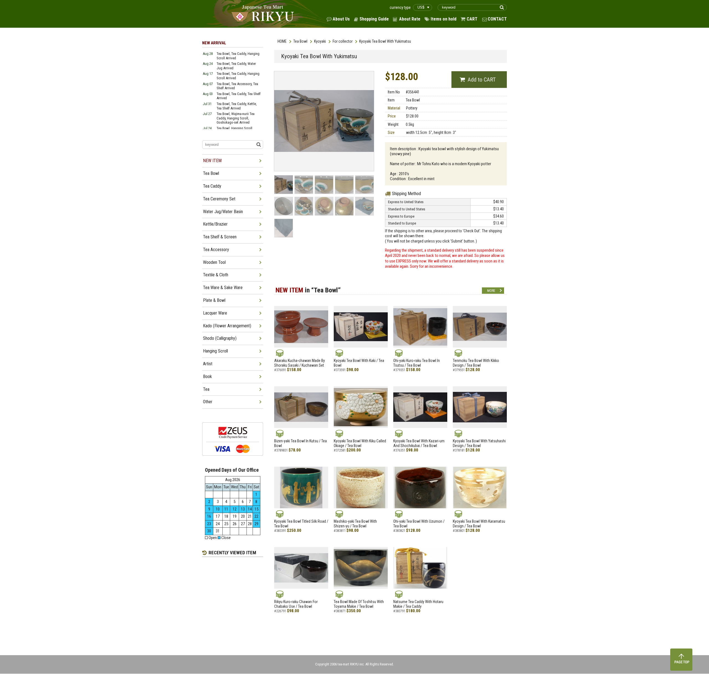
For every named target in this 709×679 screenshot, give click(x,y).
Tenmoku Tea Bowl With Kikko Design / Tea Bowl (476, 362)
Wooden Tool (214, 262)
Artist (207, 363)
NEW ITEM (212, 160)
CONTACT (497, 19)
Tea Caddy (212, 186)
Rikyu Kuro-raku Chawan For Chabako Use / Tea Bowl (296, 604)
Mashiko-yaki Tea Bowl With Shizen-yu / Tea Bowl (355, 523)
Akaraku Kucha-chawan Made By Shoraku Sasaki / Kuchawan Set (299, 362)
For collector (343, 41)
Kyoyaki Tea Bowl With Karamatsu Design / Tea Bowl (479, 523)
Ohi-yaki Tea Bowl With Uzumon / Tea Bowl (419, 523)
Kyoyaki (320, 41)
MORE (491, 291)
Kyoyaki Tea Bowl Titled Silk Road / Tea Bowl (301, 523)
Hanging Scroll (215, 351)
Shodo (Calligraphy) (220, 338)
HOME (282, 41)
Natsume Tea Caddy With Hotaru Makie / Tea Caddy (418, 604)
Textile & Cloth (215, 274)
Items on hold (443, 19)
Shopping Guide (374, 19)
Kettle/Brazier (215, 224)
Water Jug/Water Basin (223, 211)
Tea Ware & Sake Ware (223, 287)
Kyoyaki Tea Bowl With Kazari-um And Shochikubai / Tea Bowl (419, 443)
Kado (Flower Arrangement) (227, 325)
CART (472, 19)
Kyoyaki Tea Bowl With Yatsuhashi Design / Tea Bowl (479, 443)
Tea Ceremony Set (219, 198)
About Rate (409, 19)
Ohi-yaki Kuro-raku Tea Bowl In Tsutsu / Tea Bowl (416, 362)
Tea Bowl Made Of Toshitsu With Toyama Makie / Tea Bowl (359, 604)
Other (207, 401)
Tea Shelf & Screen (220, 236)
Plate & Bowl (214, 300)
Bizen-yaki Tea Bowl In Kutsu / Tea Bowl (300, 443)
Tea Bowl (300, 41)
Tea (206, 389)
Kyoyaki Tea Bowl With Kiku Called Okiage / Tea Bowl (360, 443)
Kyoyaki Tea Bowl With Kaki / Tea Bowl (359, 362)
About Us (341, 19)
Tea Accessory (216, 249)
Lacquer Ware (215, 313)
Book (207, 376)
